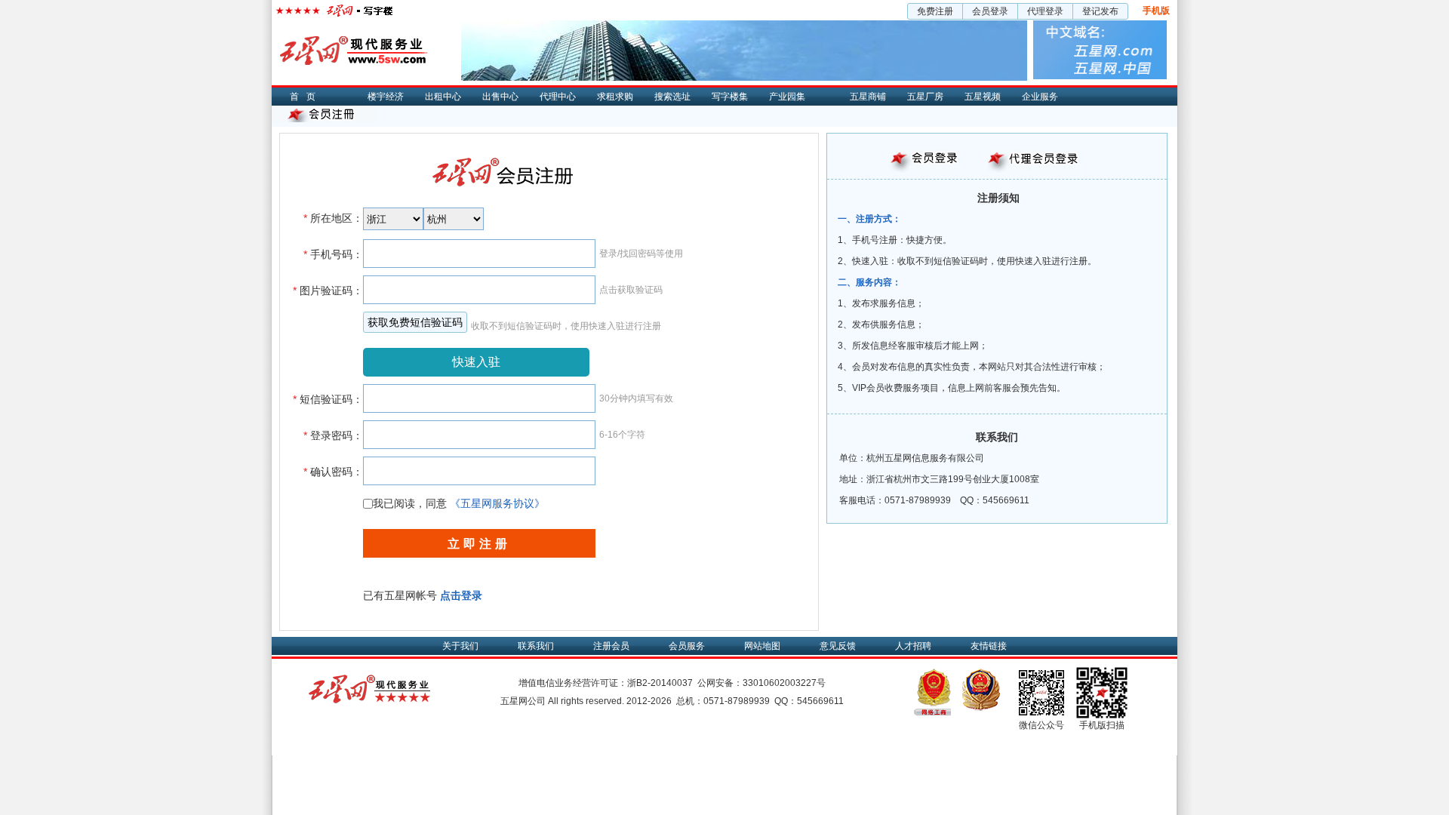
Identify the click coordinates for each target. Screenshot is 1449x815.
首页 (306, 96)
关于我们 (460, 646)
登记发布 (1100, 11)
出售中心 (500, 96)
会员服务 (687, 646)
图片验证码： (328, 290)
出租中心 (443, 96)
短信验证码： (328, 399)
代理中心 (558, 96)
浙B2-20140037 (660, 683)
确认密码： (333, 472)
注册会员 (611, 646)
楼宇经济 (386, 96)
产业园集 (787, 96)
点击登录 (461, 595)
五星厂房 (925, 96)
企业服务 (1040, 96)
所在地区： (333, 218)
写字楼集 (730, 96)
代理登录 (1045, 11)
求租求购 (615, 96)
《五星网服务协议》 (497, 503)
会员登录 (990, 11)
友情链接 (989, 646)
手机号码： (333, 254)
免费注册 (935, 11)
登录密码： (333, 435)
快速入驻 (476, 361)
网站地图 (762, 646)
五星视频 (982, 96)
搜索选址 (672, 96)
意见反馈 (838, 646)
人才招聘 (913, 646)
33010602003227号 (784, 683)
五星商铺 (868, 96)
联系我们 (536, 646)
